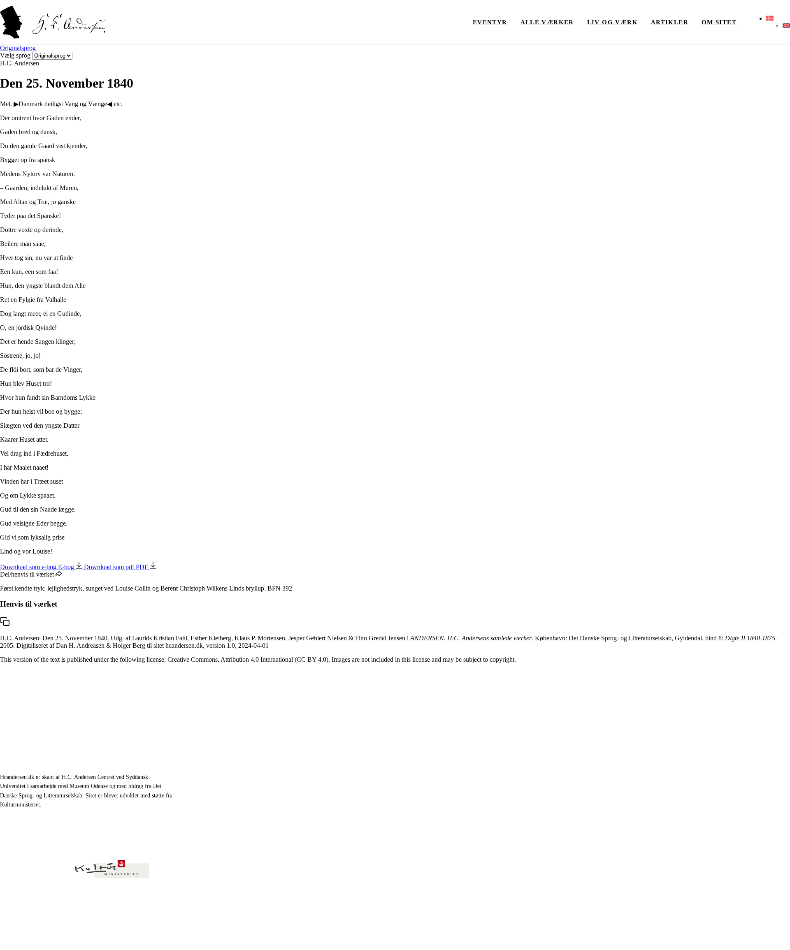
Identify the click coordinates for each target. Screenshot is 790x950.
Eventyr (490, 22)
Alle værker (547, 22)
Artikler (669, 22)
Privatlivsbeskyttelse (701, 933)
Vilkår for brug (748, 933)
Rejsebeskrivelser (540, 770)
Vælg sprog (15, 55)
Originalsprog (18, 47)
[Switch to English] (786, 26)
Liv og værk (612, 22)
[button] (770, 18)
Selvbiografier (535, 789)
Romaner (529, 751)
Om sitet (719, 22)
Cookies (781, 933)
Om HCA (641, 751)
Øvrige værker (648, 732)
